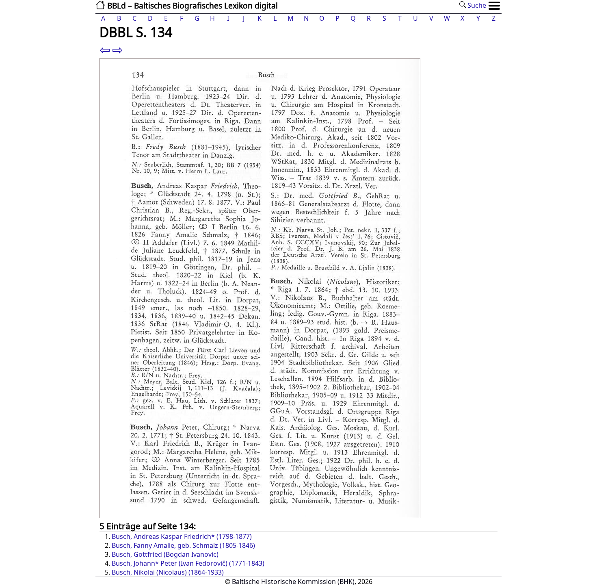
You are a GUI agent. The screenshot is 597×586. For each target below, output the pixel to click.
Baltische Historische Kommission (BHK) (293, 581)
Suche (476, 5)
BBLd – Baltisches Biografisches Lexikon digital (191, 5)
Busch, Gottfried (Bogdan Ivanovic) (165, 554)
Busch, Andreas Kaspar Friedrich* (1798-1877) (182, 536)
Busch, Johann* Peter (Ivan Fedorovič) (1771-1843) (188, 563)
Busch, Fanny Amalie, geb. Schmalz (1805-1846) (183, 545)
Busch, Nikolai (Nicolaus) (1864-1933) (168, 572)
